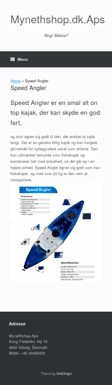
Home (15, 81)
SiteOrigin (64, 373)
